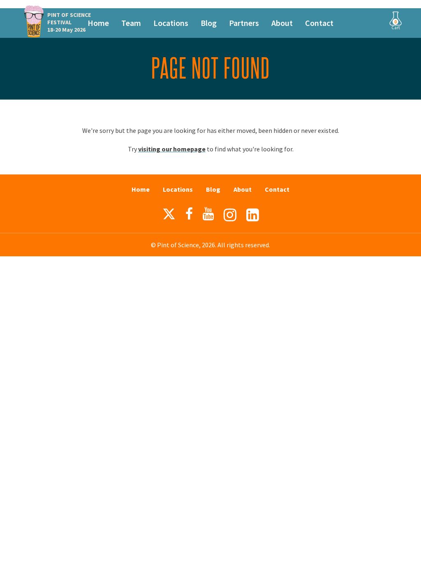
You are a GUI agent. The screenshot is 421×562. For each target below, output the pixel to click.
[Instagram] (230, 215)
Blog (209, 23)
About (282, 23)
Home (98, 23)
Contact (319, 23)
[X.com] (169, 216)
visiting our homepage (172, 149)
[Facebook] (189, 214)
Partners (244, 23)
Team (131, 23)
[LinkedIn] (252, 215)
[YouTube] (208, 214)
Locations (170, 23)
